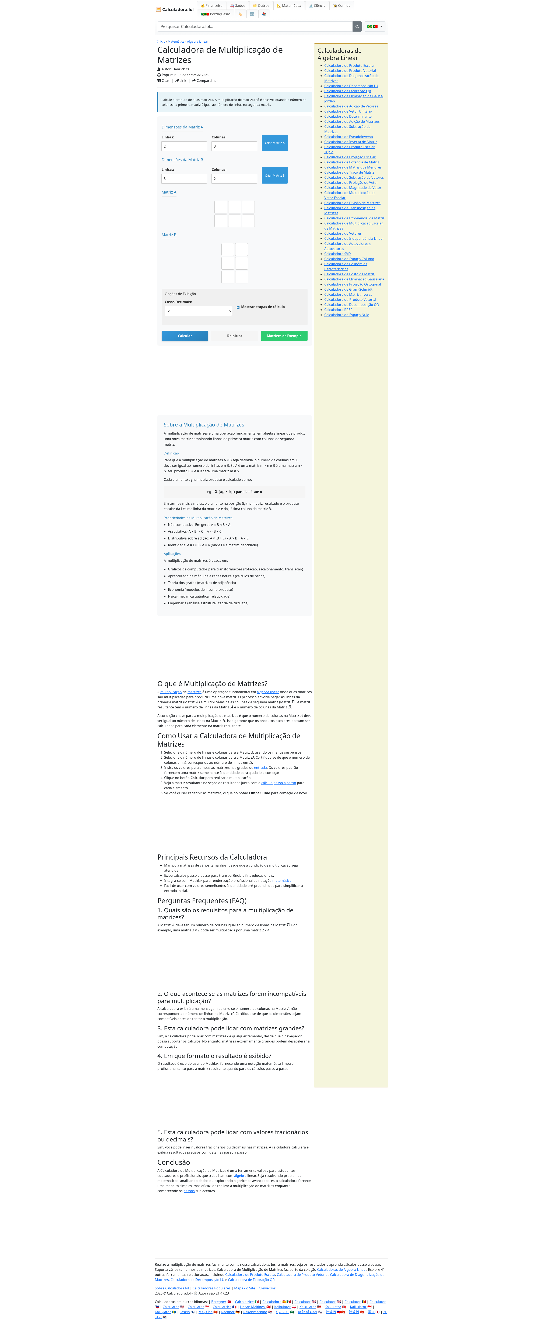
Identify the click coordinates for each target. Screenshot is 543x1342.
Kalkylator (163, 1312)
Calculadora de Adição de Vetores (351, 106)
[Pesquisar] (357, 26)
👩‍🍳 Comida (341, 5)
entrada (260, 767)
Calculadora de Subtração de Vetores (354, 177)
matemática (281, 880)
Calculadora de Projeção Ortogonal (352, 284)
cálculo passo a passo (278, 782)
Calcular (185, 335)
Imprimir (168, 74)
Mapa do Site (244, 1288)
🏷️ (240, 14)
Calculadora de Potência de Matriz (351, 162)
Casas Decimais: (178, 302)
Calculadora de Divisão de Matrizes (352, 203)
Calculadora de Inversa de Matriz (350, 141)
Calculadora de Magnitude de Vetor (352, 187)
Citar (165, 80)
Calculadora (271, 1301)
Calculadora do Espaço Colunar (349, 258)
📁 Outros (261, 5)
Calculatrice (222, 1306)
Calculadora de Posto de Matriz (349, 274)
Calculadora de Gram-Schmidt (348, 289)
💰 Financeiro (212, 5)
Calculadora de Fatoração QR (347, 91)
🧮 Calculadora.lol (175, 9)
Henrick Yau (182, 69)
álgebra (240, 1175)
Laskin (185, 1312)
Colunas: (219, 137)
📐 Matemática (289, 5)
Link (182, 80)
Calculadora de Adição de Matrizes (352, 121)
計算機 (331, 1312)
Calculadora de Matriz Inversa (348, 294)
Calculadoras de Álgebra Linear (341, 1269)
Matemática (176, 41)
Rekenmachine (255, 1312)
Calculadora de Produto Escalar (349, 65)
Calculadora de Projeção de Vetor (351, 182)
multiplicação (171, 692)
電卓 (371, 1312)
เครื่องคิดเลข (307, 1312)
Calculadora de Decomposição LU (351, 86)
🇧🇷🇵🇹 (216, 14)
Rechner (228, 1312)
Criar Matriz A (275, 143)
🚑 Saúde (237, 5)
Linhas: (168, 137)
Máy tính (206, 1312)
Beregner (218, 1301)
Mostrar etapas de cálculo (263, 306)
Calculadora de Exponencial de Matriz (354, 218)
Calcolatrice (244, 1301)
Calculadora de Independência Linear (354, 238)
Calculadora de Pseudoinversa (348, 136)
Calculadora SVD (337, 253)
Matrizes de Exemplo (284, 335)
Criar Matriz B (275, 175)
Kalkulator (282, 1306)
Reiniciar (234, 335)
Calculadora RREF (338, 309)
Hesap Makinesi (253, 1306)
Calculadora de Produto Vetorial (350, 70)
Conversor (267, 1288)
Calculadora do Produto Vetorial (350, 299)
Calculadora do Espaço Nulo (346, 314)
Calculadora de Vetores (343, 233)
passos (189, 1191)
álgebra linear (268, 692)
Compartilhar (207, 80)
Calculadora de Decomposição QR (351, 304)
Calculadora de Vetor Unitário (348, 111)
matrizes (195, 692)
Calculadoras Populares (212, 1288)
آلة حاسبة (282, 1312)
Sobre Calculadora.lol (172, 1288)
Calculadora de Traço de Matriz (349, 172)
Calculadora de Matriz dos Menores (353, 167)
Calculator (302, 1301)
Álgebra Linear (197, 41)
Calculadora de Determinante (348, 116)
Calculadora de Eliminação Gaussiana (354, 279)
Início (161, 41)
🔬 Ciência (317, 5)
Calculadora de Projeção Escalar (350, 157)
